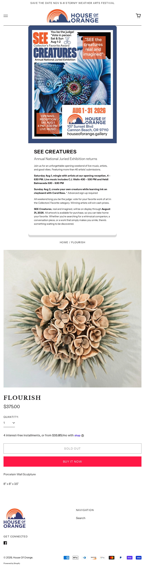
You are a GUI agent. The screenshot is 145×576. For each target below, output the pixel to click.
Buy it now (72, 461)
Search (80, 518)
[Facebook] (5, 543)
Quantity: (11, 417)
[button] (138, 16)
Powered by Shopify (12, 563)
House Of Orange (22, 557)
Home (64, 242)
